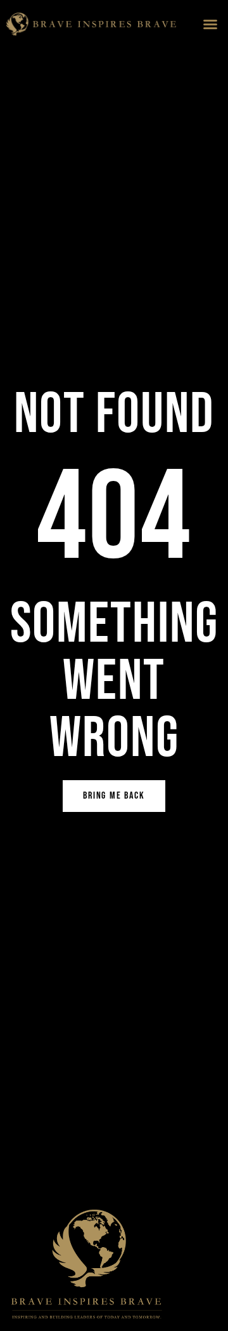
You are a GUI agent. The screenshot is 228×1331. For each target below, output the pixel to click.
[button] (210, 24)
